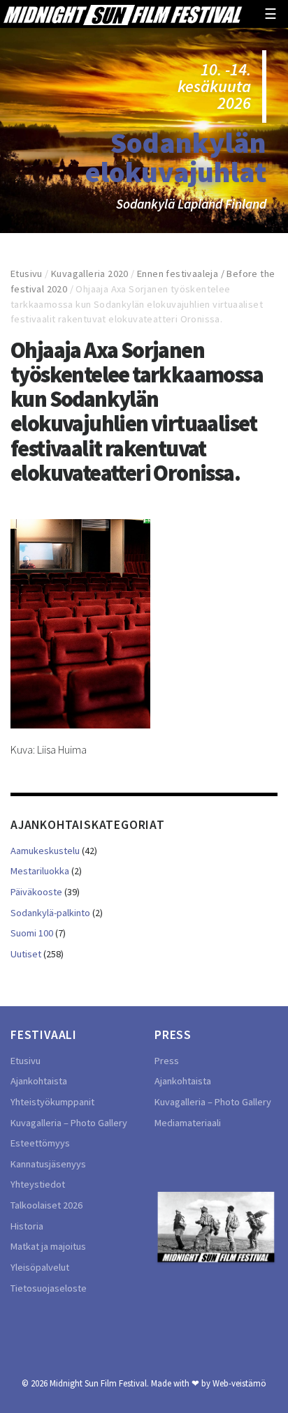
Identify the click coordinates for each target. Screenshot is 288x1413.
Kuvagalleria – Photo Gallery (68, 1122)
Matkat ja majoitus (48, 1246)
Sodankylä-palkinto (50, 912)
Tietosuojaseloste (48, 1288)
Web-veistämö (239, 1383)
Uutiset (25, 954)
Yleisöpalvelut (39, 1267)
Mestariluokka (39, 871)
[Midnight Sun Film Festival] (122, 13)
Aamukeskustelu (45, 850)
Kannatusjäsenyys (48, 1164)
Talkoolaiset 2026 (46, 1205)
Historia (26, 1226)
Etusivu (26, 273)
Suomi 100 (31, 933)
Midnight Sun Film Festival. (99, 1383)
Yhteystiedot (37, 1184)
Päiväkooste (36, 891)
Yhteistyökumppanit (52, 1102)
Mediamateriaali (187, 1122)
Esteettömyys (40, 1143)
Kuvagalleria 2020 (90, 273)
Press (166, 1060)
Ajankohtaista (38, 1081)
